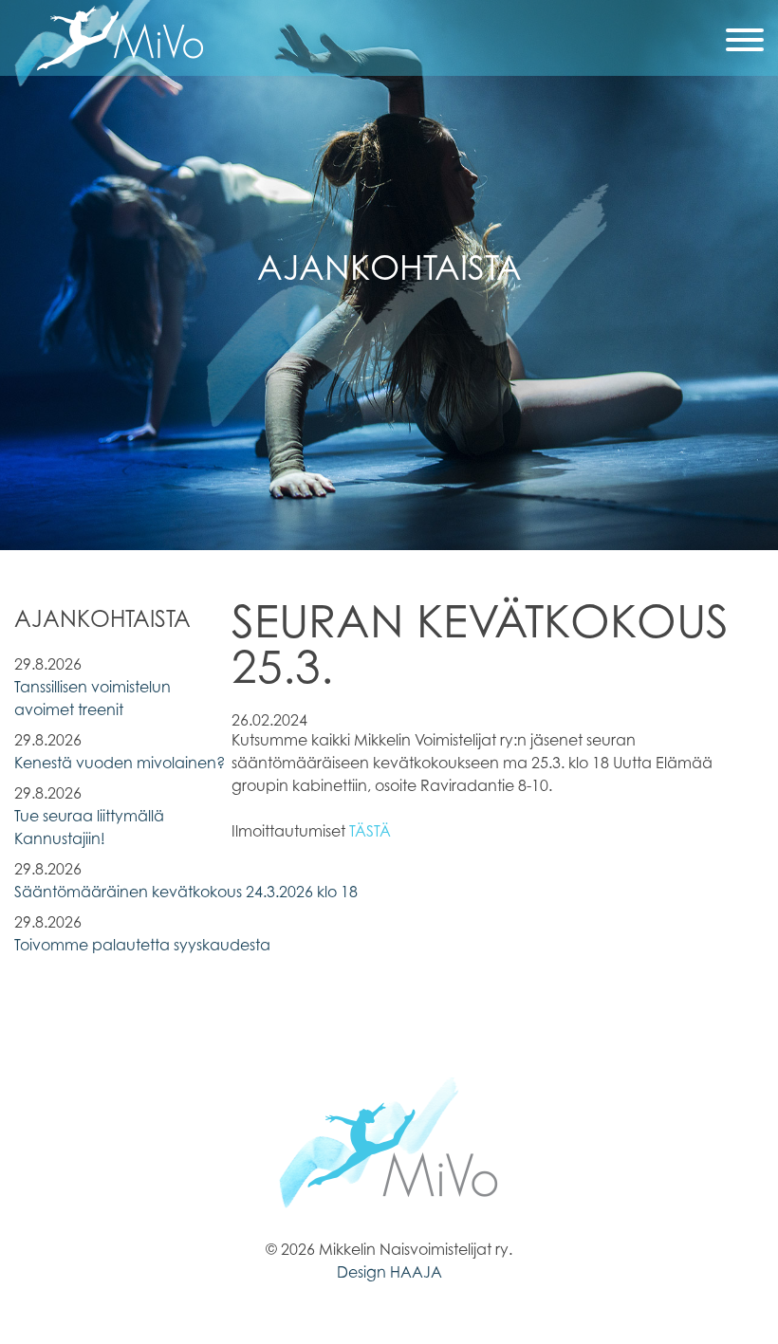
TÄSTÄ (370, 830)
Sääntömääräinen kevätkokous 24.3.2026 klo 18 (186, 891)
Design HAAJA (389, 1271)
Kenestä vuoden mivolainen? (119, 762)
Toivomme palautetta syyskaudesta (142, 944)
